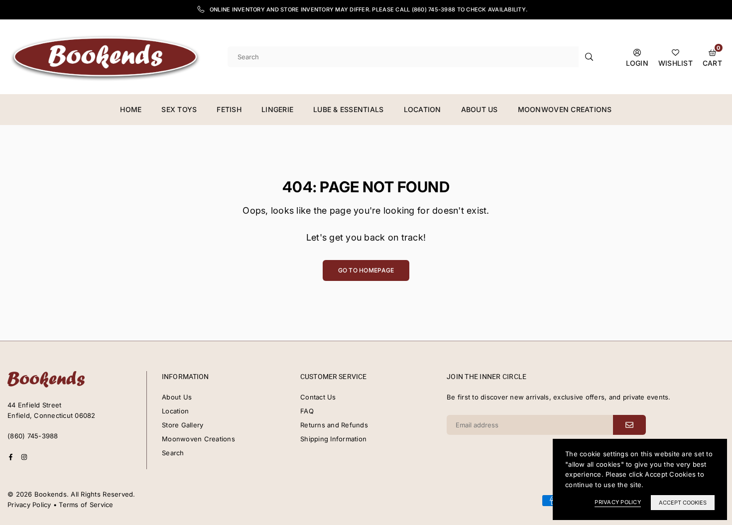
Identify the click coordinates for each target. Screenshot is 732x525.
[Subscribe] (629, 425)
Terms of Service (86, 505)
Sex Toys (179, 109)
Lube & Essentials (348, 109)
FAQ (307, 411)
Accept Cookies (683, 502)
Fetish (229, 109)
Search (173, 453)
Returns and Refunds (334, 425)
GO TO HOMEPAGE (366, 270)
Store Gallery (182, 425)
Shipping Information (333, 439)
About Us (479, 109)
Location (422, 109)
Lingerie (277, 109)
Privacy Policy (29, 505)
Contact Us (318, 397)
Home (130, 109)
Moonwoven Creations (565, 109)
